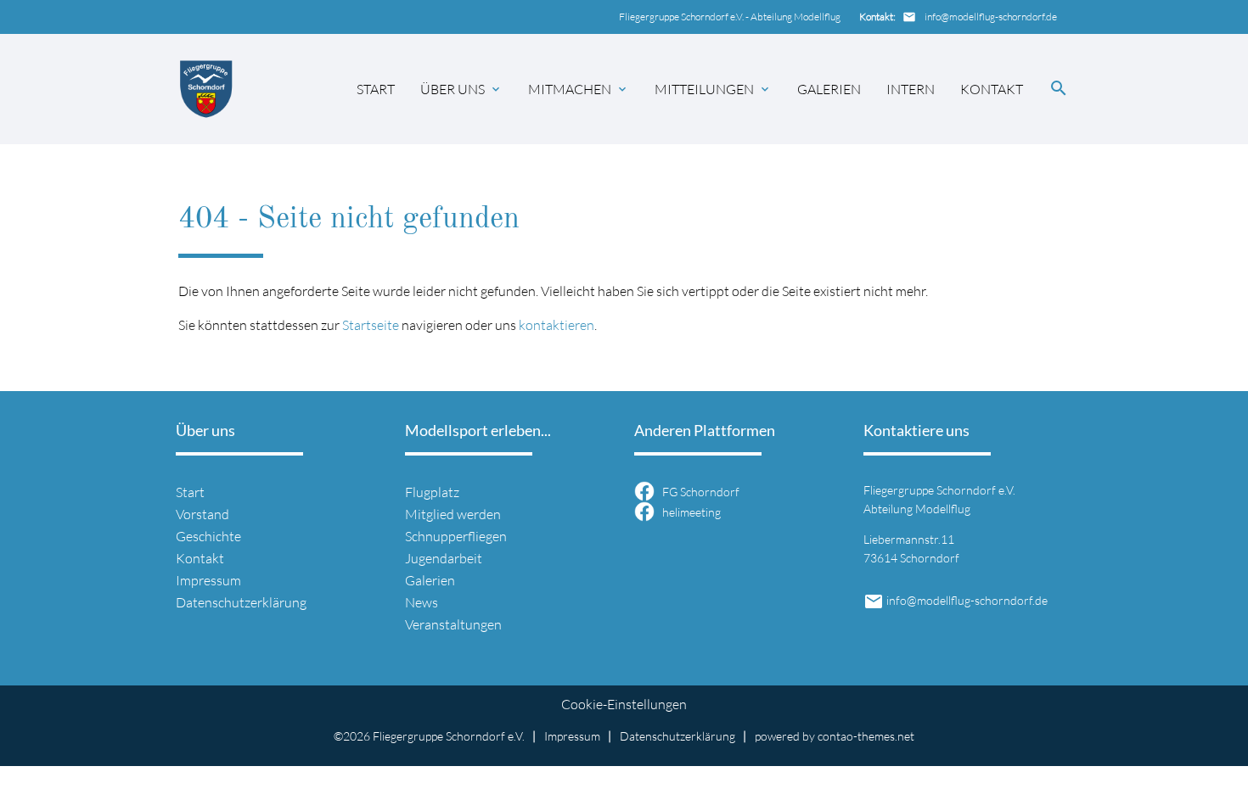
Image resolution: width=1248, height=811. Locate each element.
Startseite (370, 324)
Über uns (452, 89)
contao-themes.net (866, 736)
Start (376, 89)
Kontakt (991, 89)
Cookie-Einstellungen (624, 704)
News (421, 602)
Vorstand (202, 514)
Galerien (829, 89)
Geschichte (208, 536)
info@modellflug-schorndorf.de (991, 16)
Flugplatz (432, 492)
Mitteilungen (704, 89)
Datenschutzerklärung (241, 602)
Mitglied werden (453, 514)
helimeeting (691, 513)
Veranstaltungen (453, 624)
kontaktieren (556, 324)
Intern (910, 89)
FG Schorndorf (700, 492)
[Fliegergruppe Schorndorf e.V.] (206, 88)
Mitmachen (569, 89)
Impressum (208, 580)
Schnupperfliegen (456, 536)
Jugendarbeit (443, 558)
